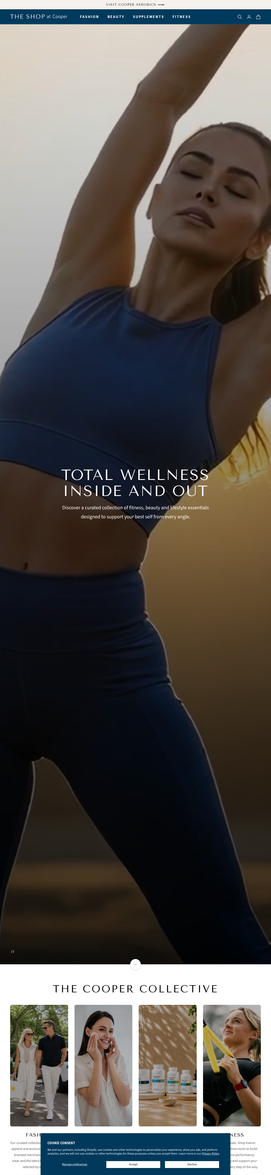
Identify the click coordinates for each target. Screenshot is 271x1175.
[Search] (239, 16)
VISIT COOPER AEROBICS (131, 5)
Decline (192, 1164)
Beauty (116, 17)
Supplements (148, 17)
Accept (133, 1164)
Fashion (89, 17)
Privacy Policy (210, 1154)
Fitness (182, 17)
